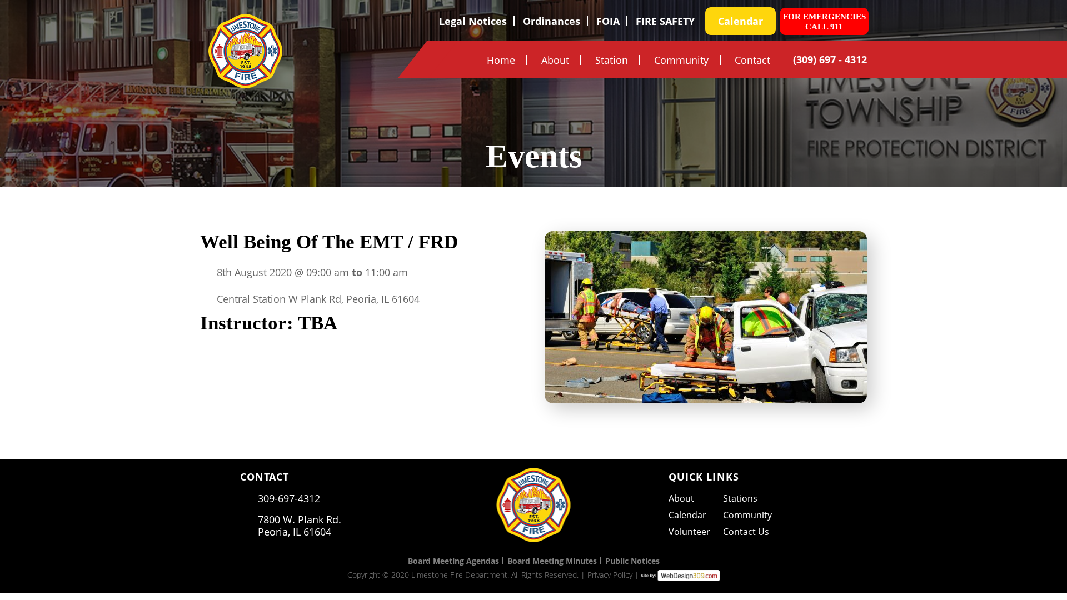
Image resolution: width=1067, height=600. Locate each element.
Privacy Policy (609, 574)
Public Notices (632, 561)
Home (501, 60)
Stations (740, 498)
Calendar (740, 21)
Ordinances (551, 21)
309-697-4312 (289, 498)
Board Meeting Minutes (552, 561)
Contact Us (746, 532)
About (555, 60)
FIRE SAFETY (665, 21)
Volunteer (689, 532)
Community (681, 60)
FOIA (608, 21)
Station (611, 60)
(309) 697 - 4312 (830, 59)
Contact (752, 60)
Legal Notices (473, 21)
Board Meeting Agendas (453, 561)
